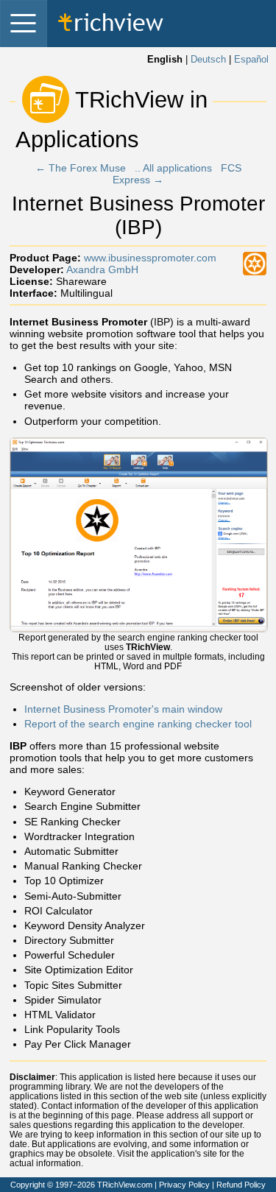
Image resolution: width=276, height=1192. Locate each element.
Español (251, 59)
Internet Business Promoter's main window (123, 709)
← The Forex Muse (80, 168)
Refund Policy (241, 1184)
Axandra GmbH (102, 269)
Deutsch (208, 59)
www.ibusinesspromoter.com (150, 258)
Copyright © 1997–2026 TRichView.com (81, 1184)
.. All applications (173, 168)
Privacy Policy (184, 1184)
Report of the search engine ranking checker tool (138, 724)
